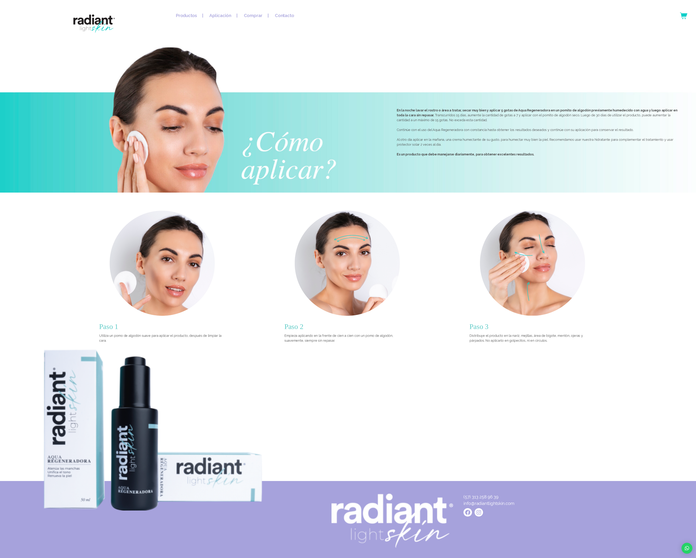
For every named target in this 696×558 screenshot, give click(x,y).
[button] (687, 548)
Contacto (284, 15)
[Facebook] (467, 512)
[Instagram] (479, 512)
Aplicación (220, 15)
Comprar (253, 15)
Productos (189, 15)
